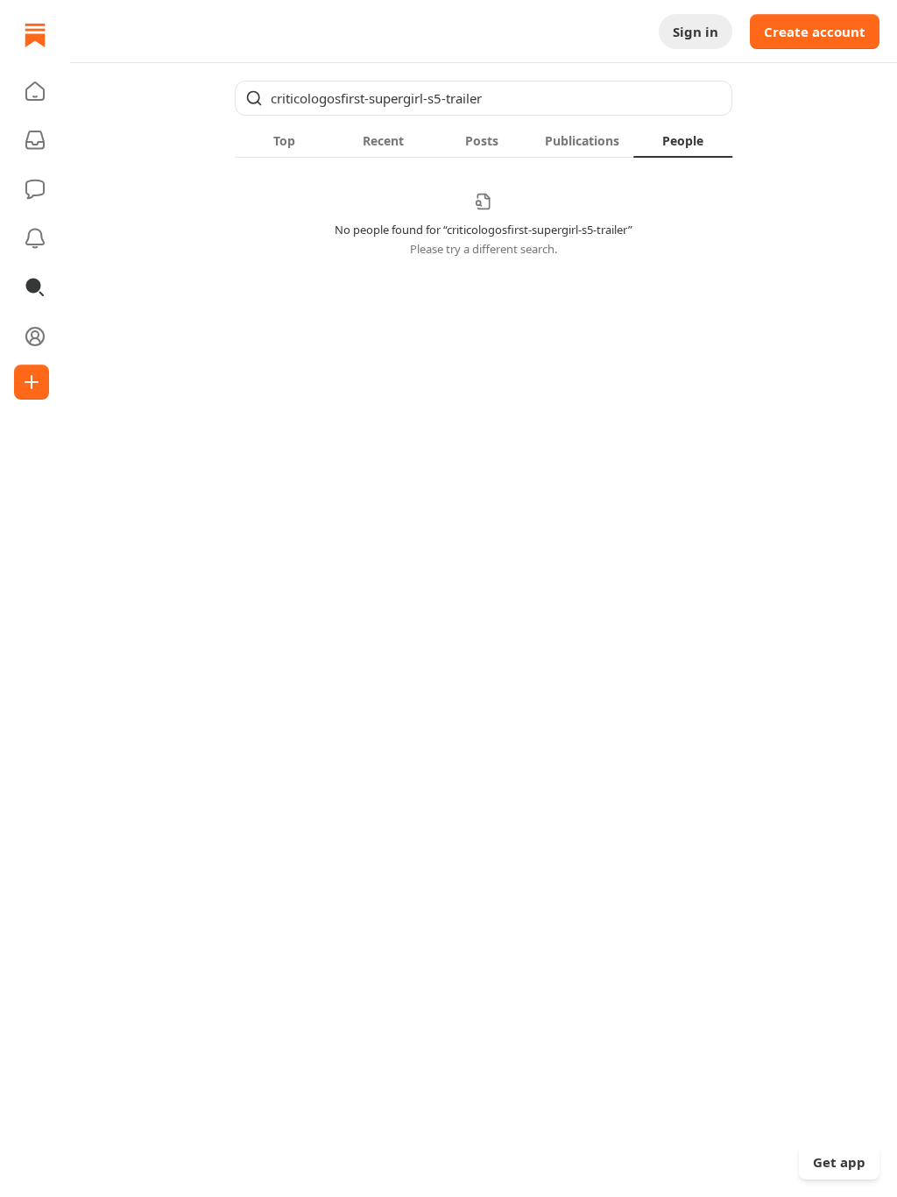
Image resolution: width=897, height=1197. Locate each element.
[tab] (284, 140)
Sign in (695, 31)
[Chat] (35, 189)
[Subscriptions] (35, 140)
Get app (839, 1162)
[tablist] (483, 140)
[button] (35, 91)
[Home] (35, 35)
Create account (814, 31)
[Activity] (35, 238)
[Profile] (35, 336)
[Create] (31, 382)
